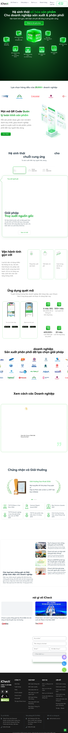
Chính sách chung (61, 682)
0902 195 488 (6, 725)
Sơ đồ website (18, 691)
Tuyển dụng (18, 685)
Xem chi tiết (24, 232)
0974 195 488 (60, 3)
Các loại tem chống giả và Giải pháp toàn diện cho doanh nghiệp (17, 573)
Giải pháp (24, 2)
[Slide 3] (34, 499)
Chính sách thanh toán (60, 689)
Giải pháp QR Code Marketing (33, 701)
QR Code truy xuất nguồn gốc (33, 692)
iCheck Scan (18, 694)
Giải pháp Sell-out (33, 688)
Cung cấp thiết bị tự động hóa (47, 695)
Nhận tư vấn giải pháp (34, 23)
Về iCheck (14, 2)
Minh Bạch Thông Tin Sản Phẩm (34, 706)
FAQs (16, 688)
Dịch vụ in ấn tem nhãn (46, 688)
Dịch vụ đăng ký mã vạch (47, 683)
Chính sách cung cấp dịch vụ (60, 694)
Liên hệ (52, 4)
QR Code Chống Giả (33, 682)
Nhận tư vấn (11, 232)
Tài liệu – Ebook (60, 707)
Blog (51, 2)
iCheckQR (17, 697)
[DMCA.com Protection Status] (5, 699)
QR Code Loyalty (32, 685)
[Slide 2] (33, 499)
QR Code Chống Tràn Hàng (32, 696)
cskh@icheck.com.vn (54, 717)
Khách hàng (43, 2)
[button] (1, 427)
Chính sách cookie (61, 685)
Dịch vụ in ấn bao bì (47, 692)
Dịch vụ (33, 2)
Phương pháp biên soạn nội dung (61, 703)
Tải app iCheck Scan (20, 700)
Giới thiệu (17, 682)
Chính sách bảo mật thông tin (61, 698)
